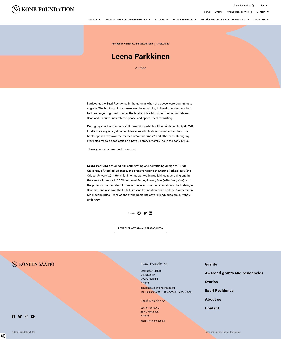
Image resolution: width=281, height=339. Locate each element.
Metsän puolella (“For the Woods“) (223, 19)
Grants (92, 19)
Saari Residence (183, 19)
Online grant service (239, 11)
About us (259, 19)
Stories (160, 19)
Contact (261, 11)
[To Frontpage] (76, 264)
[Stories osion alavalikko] (167, 19)
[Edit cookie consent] (3, 336)
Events (218, 11)
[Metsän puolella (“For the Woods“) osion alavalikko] (248, 19)
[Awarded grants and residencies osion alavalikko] (149, 19)
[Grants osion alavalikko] (99, 19)
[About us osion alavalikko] (267, 19)
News (207, 11)
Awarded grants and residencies (126, 19)
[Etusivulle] (70, 9)
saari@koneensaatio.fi (152, 320)
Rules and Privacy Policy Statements (222, 331)
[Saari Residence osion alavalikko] (195, 19)
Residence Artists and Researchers (140, 228)
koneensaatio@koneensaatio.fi (157, 287)
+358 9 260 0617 (154, 291)
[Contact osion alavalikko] (267, 11)
